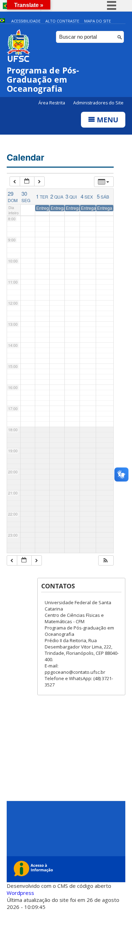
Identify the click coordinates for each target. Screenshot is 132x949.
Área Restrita (52, 103)
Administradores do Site (98, 103)
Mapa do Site (97, 21)
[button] (106, 560)
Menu (106, 119)
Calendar (25, 157)
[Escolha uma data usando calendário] (27, 181)
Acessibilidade (25, 21)
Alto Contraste (62, 21)
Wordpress (20, 892)
